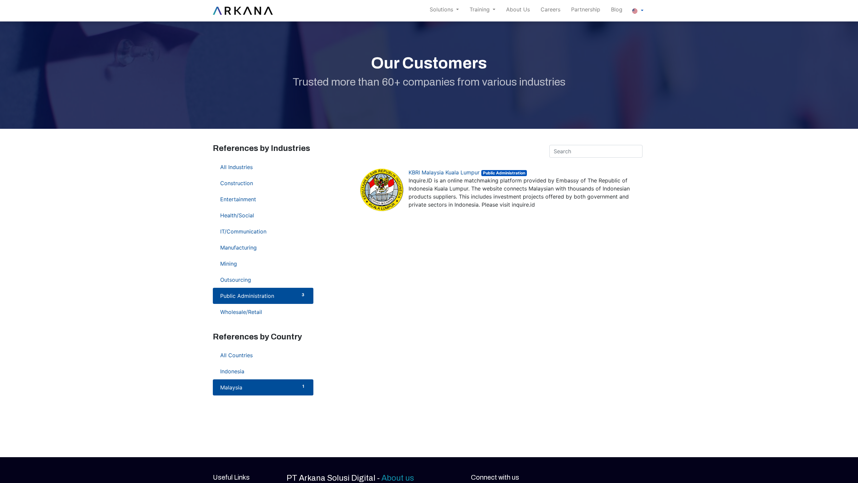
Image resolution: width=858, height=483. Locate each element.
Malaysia (262, 387)
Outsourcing (262, 279)
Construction (262, 182)
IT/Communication (262, 231)
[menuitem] (518, 10)
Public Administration (262, 295)
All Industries (262, 166)
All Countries (262, 355)
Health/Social (262, 215)
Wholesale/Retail (262, 311)
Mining (262, 263)
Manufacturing (262, 247)
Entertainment (262, 199)
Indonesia (262, 371)
